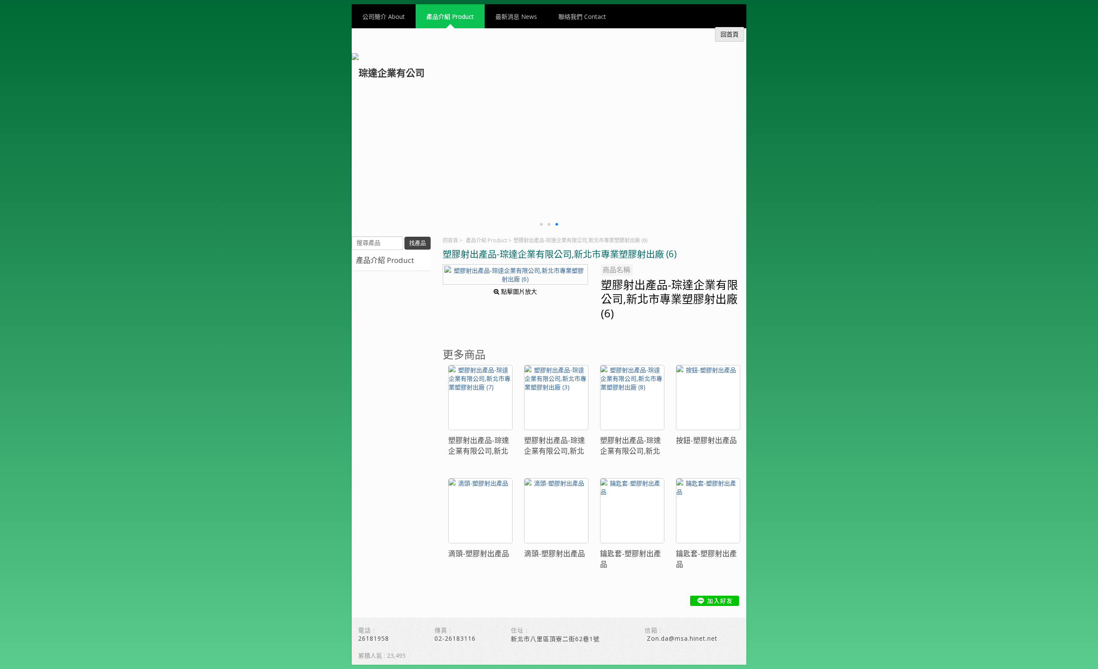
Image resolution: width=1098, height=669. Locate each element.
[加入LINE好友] (714, 601)
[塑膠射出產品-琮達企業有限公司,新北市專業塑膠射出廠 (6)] (515, 274)
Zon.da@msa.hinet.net (682, 638)
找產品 (417, 243)
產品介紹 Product (486, 240)
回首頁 (450, 240)
